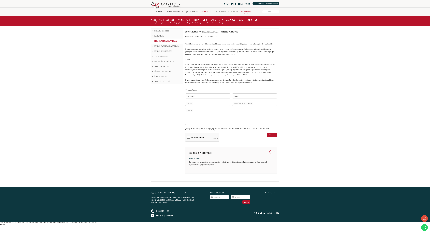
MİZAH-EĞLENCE (161, 56)
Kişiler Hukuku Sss (162, 71)
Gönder (272, 135)
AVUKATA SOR (246, 12)
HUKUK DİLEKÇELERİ (163, 51)
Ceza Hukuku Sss (161, 66)
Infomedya (276, 193)
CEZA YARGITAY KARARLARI (165, 41)
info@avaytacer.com (272, 3)
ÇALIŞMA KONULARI (190, 12)
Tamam (2, 224)
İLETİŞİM (234, 12)
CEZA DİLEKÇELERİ (162, 81)
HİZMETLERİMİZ (173, 12)
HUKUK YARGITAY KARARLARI (166, 46)
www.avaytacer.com (185, 193)
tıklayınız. (94, 222)
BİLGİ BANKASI (206, 12)
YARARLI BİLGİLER (161, 31)
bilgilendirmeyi (234, 128)
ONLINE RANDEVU (222, 12)
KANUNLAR (159, 36)
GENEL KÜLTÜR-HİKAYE (164, 61)
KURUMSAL (160, 12)
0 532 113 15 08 (259, 3)
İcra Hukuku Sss (161, 76)
